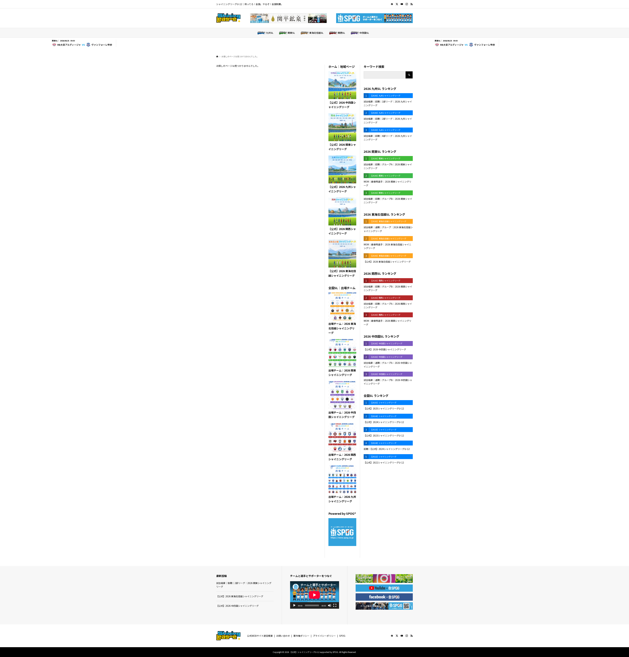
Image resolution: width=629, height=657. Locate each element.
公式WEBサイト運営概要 (260, 635)
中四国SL (364, 32)
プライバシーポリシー (324, 635)
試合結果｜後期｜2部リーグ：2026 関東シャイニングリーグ (243, 584)
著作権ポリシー (301, 635)
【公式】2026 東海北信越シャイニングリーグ (239, 596)
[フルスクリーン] (334, 605)
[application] (314, 595)
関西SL (341, 32)
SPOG (342, 635)
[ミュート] (329, 605)
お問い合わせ (283, 635)
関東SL (291, 32)
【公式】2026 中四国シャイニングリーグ (237, 605)
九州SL (269, 32)
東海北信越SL (316, 32)
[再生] (294, 605)
